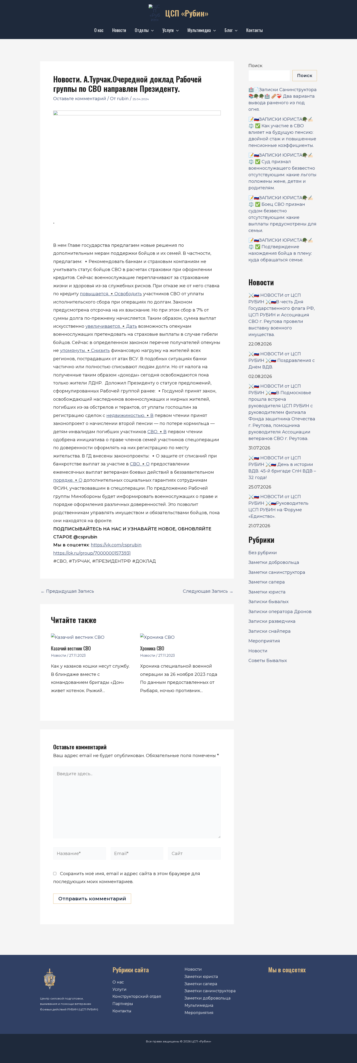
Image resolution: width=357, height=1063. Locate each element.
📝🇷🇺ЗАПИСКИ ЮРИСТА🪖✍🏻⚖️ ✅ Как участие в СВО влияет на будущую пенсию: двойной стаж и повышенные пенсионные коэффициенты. (282, 132)
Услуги (168, 30)
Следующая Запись (208, 591)
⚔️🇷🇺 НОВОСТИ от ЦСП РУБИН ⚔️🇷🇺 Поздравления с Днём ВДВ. (281, 360)
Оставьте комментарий (79, 98)
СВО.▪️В (157, 431)
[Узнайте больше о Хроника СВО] (157, 637)
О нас (98, 30)
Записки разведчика (272, 621)
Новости (119, 30)
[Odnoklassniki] (279, 986)
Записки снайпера (269, 631)
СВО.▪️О (140, 464)
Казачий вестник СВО (71, 648)
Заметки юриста (267, 592)
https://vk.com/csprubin (116, 545)
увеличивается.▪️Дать (111, 326)
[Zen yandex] (309, 986)
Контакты (254, 30)
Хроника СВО (152, 648)
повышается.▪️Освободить (111, 293)
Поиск (255, 65)
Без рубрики (262, 552)
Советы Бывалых (267, 660)
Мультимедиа (199, 30)
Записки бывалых (268, 601)
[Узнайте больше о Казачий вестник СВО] (77, 637)
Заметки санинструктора (276, 572)
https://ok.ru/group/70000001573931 (92, 553)
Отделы (142, 30)
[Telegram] (294, 986)
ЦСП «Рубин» (186, 13)
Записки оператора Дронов (280, 611)
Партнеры (122, 1003)
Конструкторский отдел (136, 996)
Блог (228, 30)
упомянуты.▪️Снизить (85, 350)
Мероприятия (264, 641)
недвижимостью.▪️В (129, 415)
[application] (151, 30)
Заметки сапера (266, 582)
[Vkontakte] (264, 986)
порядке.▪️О (67, 480)
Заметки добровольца (273, 562)
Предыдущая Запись (67, 591)
